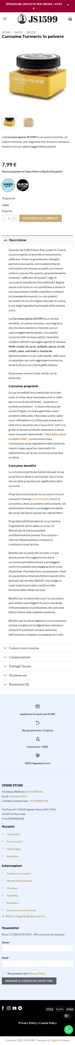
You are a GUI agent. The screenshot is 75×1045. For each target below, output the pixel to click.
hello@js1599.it (18, 796)
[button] (5, 18)
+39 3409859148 (38, 800)
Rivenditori (12, 902)
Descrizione (17, 240)
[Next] (67, 77)
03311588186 (35, 791)
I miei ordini (13, 834)
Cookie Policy (48, 1023)
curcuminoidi (40, 498)
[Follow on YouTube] (14, 1008)
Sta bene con (18, 675)
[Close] (68, 4)
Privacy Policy (37, 973)
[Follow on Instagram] (9, 1008)
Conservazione (19, 657)
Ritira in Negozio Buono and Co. (25, 916)
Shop (18, 32)
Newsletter (12, 856)
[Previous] (8, 77)
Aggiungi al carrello (40, 218)
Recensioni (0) (19, 684)
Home (6, 32)
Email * (6, 957)
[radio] (8, 185)
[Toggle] (5, 240)
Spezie (31, 32)
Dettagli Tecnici (20, 666)
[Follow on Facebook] (3, 1008)
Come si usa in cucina (24, 648)
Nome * (6, 942)
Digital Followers (60, 1040)
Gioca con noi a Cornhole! (21, 910)
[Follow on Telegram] (20, 1008)
